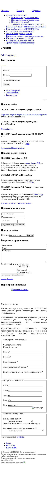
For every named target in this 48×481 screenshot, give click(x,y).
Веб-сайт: (7, 400)
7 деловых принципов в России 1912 (27, 24)
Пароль (6, 75)
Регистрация (11, 95)
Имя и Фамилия (11, 347)
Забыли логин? (12, 93)
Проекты (5, 11)
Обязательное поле (12, 345)
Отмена (20, 437)
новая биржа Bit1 (32, 163)
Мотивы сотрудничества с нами (25, 18)
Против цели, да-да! (20, 22)
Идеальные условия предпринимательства (24, 36)
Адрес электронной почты (15, 367)
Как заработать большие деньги (20, 40)
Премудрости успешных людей (19, 38)
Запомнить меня (13, 80)
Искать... (5, 235)
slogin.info (45, 99)
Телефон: (8, 395)
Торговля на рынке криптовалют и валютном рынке (24, 114)
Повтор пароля (10, 362)
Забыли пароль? (13, 90)
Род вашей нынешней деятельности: (19, 428)
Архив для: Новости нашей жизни (16, 203)
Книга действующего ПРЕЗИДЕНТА (22, 29)
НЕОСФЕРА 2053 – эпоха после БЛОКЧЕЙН (26, 27)
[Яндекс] (5, 65)
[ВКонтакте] (4, 65)
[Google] (2, 65)
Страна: (7, 390)
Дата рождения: (10, 405)
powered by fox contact (7, 279)
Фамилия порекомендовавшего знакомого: (21, 423)
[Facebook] (1, 65)
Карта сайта (11, 448)
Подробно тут (7, 129)
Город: (6, 385)
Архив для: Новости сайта (12, 148)
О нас (8, 443)
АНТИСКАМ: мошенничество (19, 31)
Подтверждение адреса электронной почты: (23, 372)
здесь (27, 143)
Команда (20, 11)
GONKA (31, 182)
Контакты (10, 445)
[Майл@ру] (3, 65)
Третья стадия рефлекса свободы (20, 43)
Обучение (36, 11)
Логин (6, 70)
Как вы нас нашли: (12, 419)
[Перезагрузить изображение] (24, 272)
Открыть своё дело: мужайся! (19, 34)
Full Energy (38, 194)
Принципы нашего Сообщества (25, 20)
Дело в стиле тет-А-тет (16, 15)
